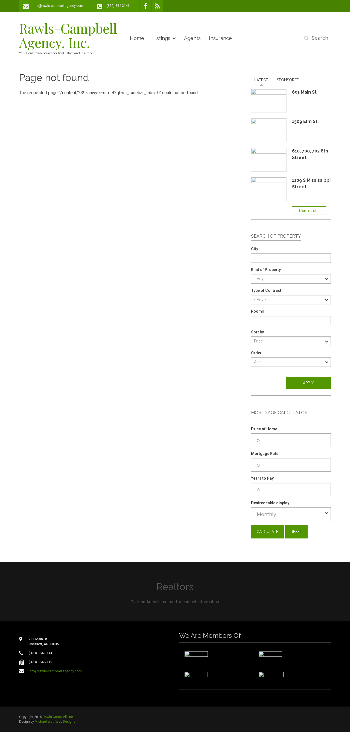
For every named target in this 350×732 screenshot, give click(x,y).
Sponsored (288, 80)
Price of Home (264, 429)
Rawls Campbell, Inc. (58, 717)
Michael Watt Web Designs (55, 722)
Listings (161, 38)
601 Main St (304, 92)
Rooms (257, 311)
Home (137, 38)
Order (256, 353)
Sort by (257, 332)
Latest (262, 80)
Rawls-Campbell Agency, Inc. (68, 35)
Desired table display (270, 503)
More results (309, 211)
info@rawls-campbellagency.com (58, 6)
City (254, 249)
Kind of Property (266, 269)
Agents (192, 38)
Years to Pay (262, 478)
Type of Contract (266, 290)
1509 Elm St (304, 121)
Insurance (220, 38)
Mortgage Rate (264, 453)
